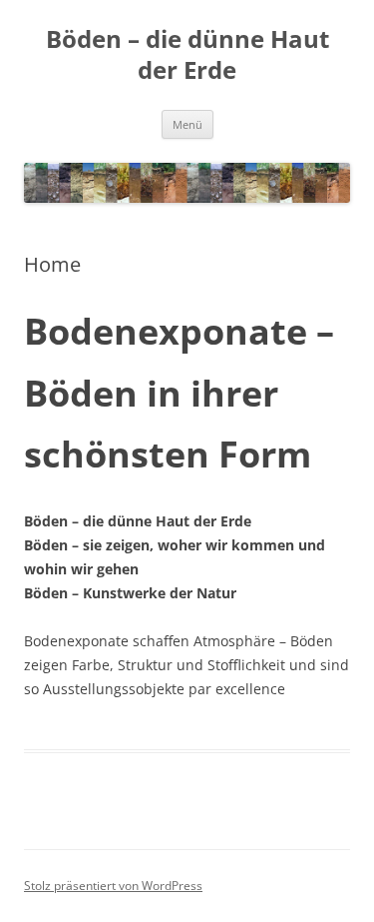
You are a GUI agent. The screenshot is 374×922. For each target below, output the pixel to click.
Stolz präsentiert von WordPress (113, 885)
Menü (187, 124)
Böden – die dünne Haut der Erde (187, 55)
